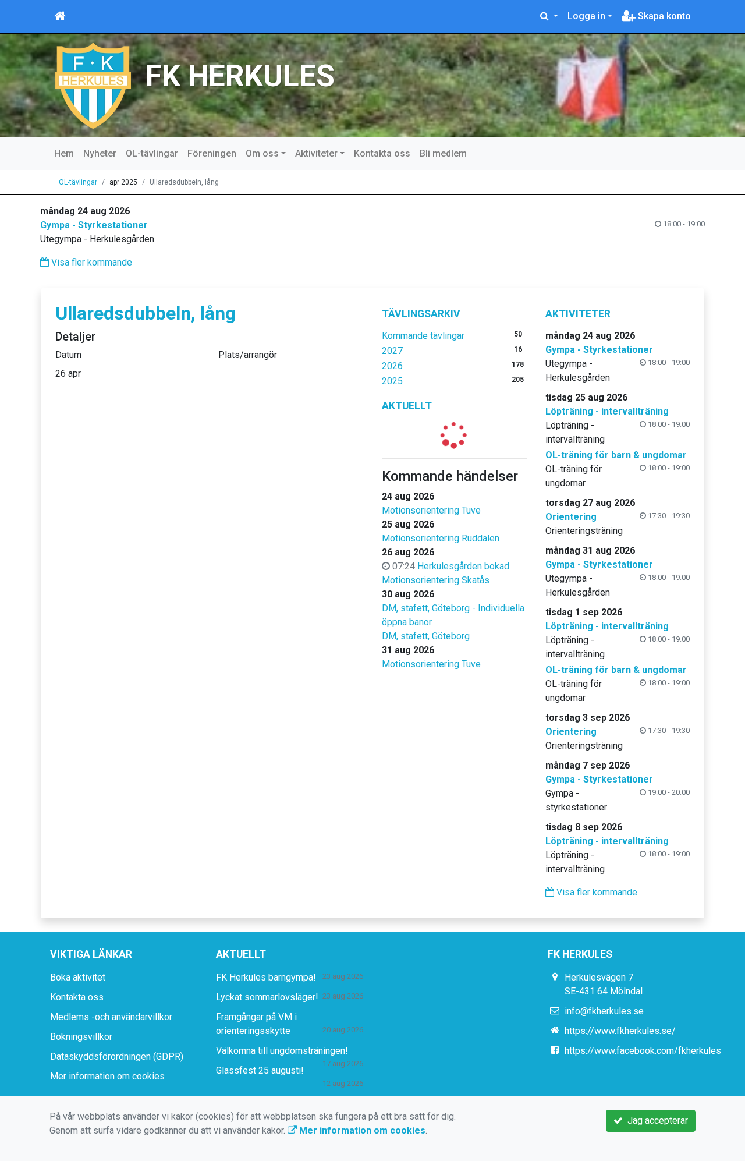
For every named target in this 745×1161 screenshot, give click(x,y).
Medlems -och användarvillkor (111, 1016)
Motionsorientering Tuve (431, 510)
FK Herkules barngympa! (266, 977)
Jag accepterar (655, 1120)
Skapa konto (663, 16)
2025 (392, 381)
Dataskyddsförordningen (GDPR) (116, 1056)
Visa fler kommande (90, 262)
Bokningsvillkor (81, 1036)
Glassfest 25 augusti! (260, 1070)
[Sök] (549, 16)
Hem (64, 153)
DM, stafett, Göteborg (426, 636)
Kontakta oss (382, 153)
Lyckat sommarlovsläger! (267, 997)
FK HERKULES (240, 76)
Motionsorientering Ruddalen (440, 538)
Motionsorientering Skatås (435, 580)
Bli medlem (443, 153)
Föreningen (211, 153)
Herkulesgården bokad (463, 566)
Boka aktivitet (77, 977)
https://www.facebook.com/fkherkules (643, 1050)
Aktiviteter (316, 153)
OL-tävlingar (152, 153)
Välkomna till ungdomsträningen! (282, 1050)
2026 (392, 365)
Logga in (586, 16)
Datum (68, 354)
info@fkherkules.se (604, 1011)
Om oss (262, 153)
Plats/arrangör (247, 354)
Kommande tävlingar (423, 335)
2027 (392, 350)
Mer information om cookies (107, 1076)
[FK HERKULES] (93, 84)
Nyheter (99, 153)
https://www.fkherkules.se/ (620, 1030)
